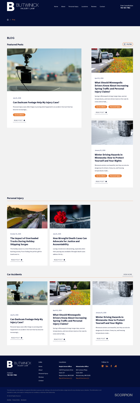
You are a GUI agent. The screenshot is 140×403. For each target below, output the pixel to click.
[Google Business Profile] (103, 366)
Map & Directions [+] (65, 378)
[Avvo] (115, 366)
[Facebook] (111, 366)
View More (127, 274)
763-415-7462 (125, 8)
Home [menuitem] (56, 6)
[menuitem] (9, 400)
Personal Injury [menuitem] (73, 6)
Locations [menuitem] (85, 6)
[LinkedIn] (107, 366)
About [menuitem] (63, 6)
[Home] (23, 6)
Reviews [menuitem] (93, 6)
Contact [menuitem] (102, 6)
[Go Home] (8, 19)
